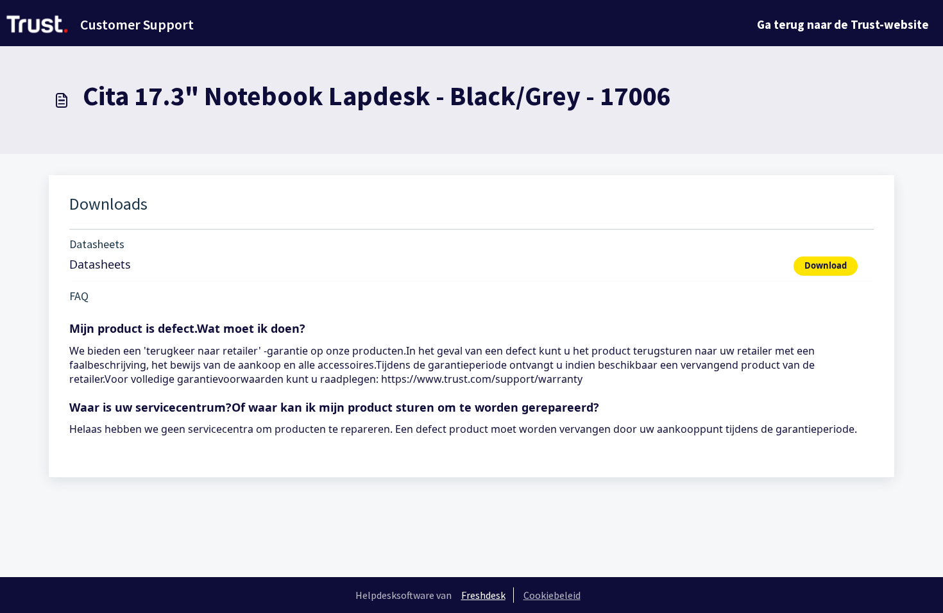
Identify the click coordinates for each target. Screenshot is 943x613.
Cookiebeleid (552, 595)
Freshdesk (483, 595)
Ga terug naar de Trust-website (843, 24)
